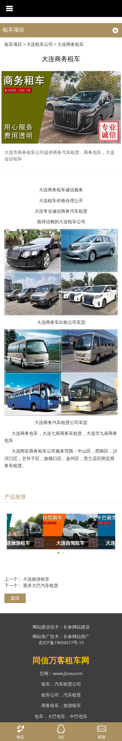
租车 (45, 684)
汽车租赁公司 (68, 684)
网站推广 (41, 636)
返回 (15, 598)
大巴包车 (56, 716)
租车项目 (13, 44)
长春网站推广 (76, 636)
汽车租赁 (72, 695)
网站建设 (41, 627)
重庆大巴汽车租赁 (40, 585)
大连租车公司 (39, 44)
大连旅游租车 (36, 579)
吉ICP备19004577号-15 (61, 643)
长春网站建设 (76, 627)
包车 (39, 716)
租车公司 (50, 695)
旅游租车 (72, 705)
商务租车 (50, 705)
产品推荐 (15, 496)
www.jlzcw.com (68, 673)
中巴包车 (78, 716)
